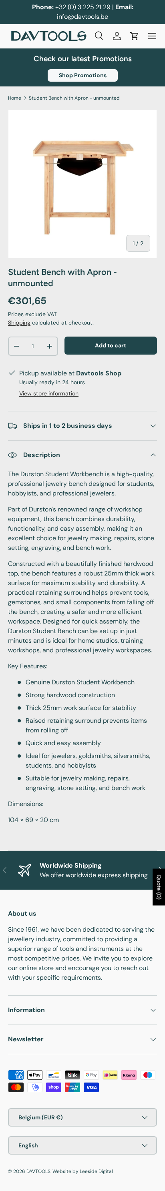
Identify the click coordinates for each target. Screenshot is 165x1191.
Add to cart (110, 345)
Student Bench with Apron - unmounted (74, 98)
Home (14, 98)
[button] (134, 36)
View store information (48, 393)
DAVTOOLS (38, 1171)
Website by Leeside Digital (82, 1171)
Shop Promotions (83, 75)
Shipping (19, 322)
